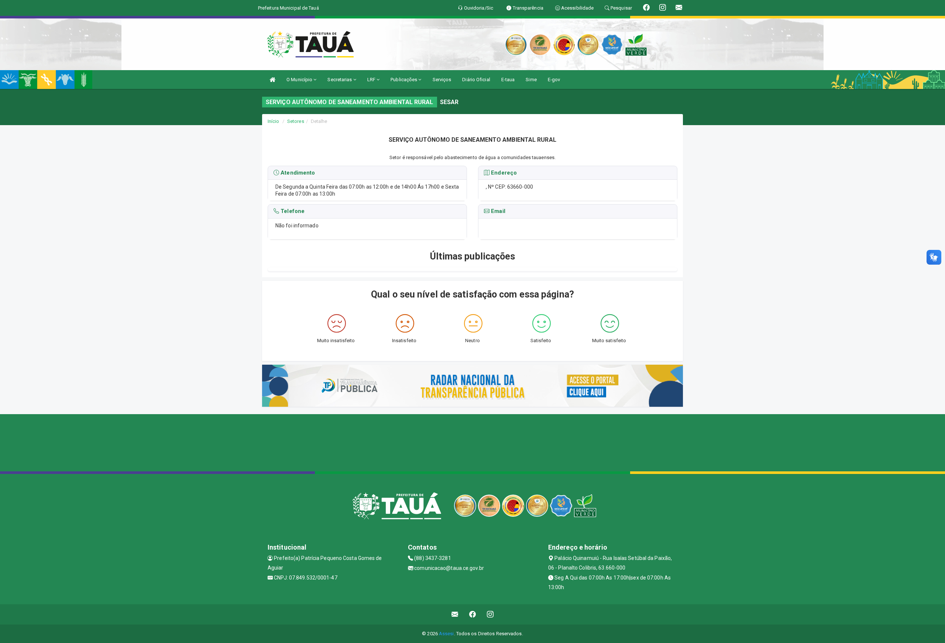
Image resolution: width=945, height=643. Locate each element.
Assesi (446, 633)
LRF (372, 79)
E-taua (508, 79)
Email (497, 211)
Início (273, 121)
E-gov (554, 79)
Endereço (503, 172)
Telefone (292, 211)
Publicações (404, 79)
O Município (299, 79)
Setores (295, 121)
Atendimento (297, 172)
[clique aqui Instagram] (490, 614)
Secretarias (340, 79)
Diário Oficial (476, 79)
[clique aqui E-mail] (455, 614)
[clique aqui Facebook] (472, 614)
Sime (531, 79)
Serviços (442, 79)
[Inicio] (272, 79)
